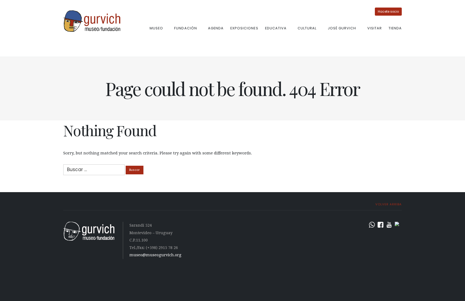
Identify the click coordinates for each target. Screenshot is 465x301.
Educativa (276, 28)
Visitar (374, 28)
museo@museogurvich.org (155, 255)
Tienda (395, 28)
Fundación (185, 28)
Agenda (216, 28)
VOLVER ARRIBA (388, 204)
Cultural (307, 28)
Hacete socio (388, 11)
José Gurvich (342, 28)
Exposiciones (244, 28)
